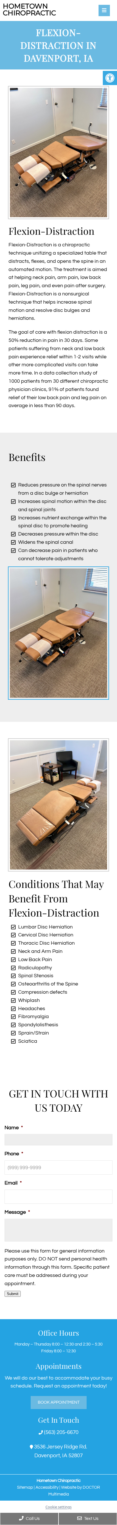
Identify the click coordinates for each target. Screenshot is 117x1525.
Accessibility (46, 1487)
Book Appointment (59, 1402)
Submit (12, 1294)
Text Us (91, 1518)
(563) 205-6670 (60, 1432)
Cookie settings (58, 1506)
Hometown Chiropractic (29, 9)
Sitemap (25, 1487)
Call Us (32, 1518)
